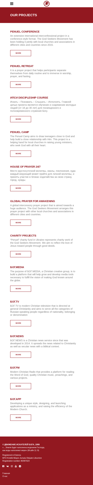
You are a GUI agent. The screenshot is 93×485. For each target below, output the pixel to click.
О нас (5, 476)
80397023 (25, 461)
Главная (6, 473)
